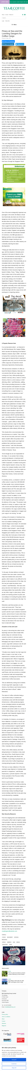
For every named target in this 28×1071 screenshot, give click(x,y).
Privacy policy (5, 1014)
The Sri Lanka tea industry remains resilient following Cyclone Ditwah (16, 973)
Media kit (11, 14)
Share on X (20, 44)
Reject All (14, 1067)
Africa (4, 942)
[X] (24, 14)
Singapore (5, 944)
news (9, 971)
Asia (14, 942)
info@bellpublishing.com (10, 1007)
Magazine (4, 1025)
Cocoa (4, 937)
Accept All (14, 1059)
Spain (10, 944)
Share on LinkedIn (9, 44)
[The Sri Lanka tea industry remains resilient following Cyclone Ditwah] (4, 976)
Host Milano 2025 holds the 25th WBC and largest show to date (16, 981)
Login (3, 20)
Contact (7, 14)
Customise (14, 1063)
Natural (16, 937)
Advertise (4, 1023)
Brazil (18, 942)
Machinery (10, 937)
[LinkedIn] (22, 14)
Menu (15, 24)
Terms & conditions (6, 1016)
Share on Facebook (9, 41)
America (9, 942)
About (3, 14)
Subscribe (7, 20)
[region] (14, 1058)
